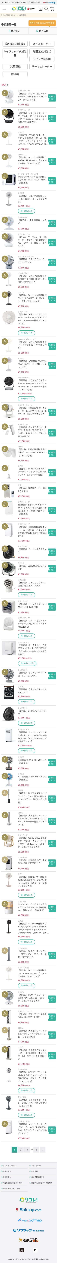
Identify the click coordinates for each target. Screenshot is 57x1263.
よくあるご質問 (8, 1165)
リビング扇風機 (42, 59)
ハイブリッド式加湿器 (15, 53)
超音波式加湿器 (42, 51)
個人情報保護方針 (37, 1177)
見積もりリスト (40, 9)
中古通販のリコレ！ (10, 15)
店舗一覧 (6, 1171)
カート (52, 8)
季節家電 (22, 15)
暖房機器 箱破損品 (15, 44)
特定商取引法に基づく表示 (12, 1183)
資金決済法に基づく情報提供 (41, 1183)
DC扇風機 (15, 66)
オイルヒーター (42, 44)
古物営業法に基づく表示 (11, 1188)
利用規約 (36, 2)
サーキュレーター (42, 66)
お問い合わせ (36, 1165)
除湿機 (15, 74)
